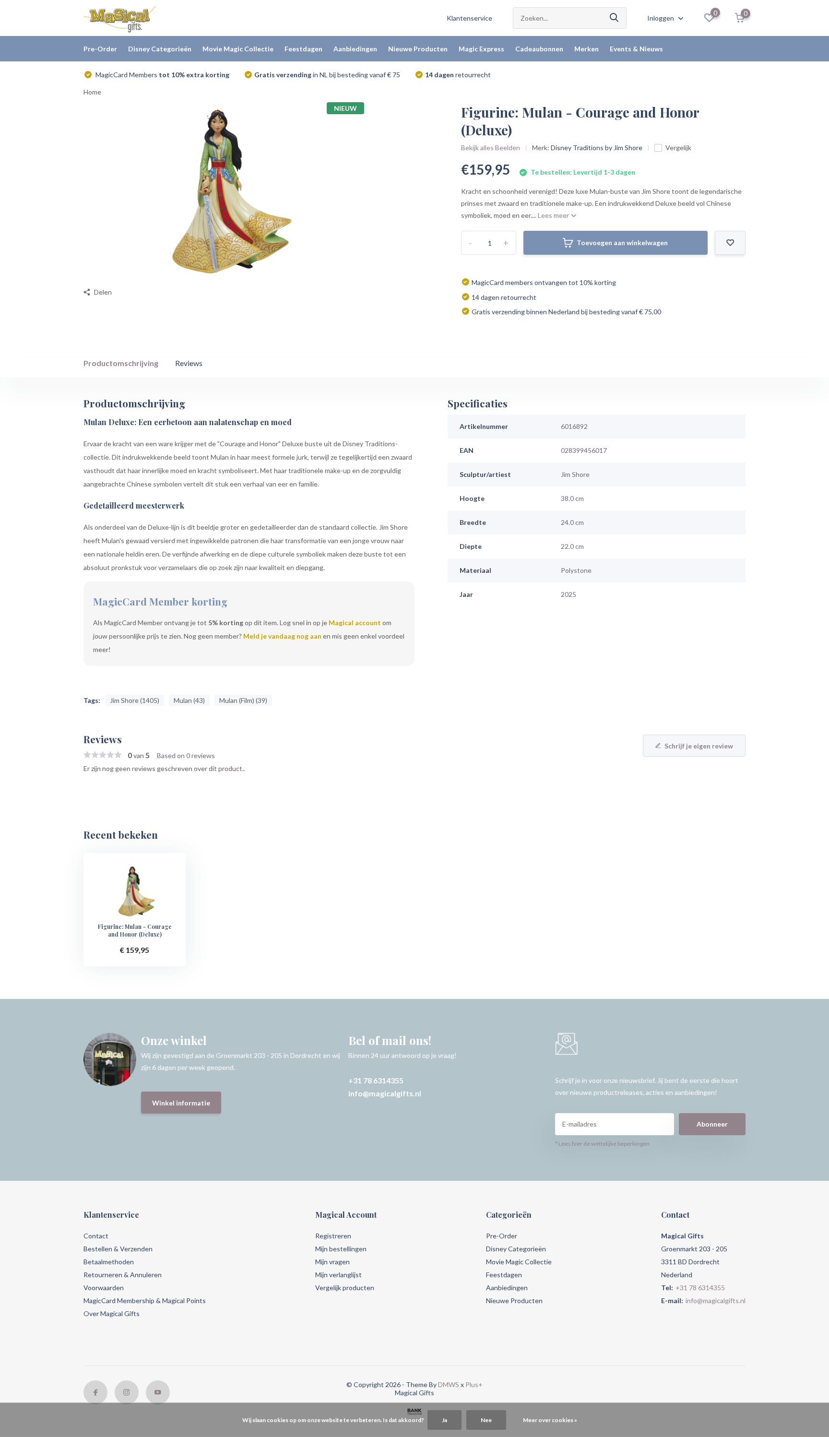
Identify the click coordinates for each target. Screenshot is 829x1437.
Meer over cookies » (550, 1420)
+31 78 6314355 (375, 1080)
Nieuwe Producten (418, 49)
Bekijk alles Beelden (490, 147)
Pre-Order (100, 49)
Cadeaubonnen (539, 49)
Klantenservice (469, 18)
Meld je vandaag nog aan (282, 636)
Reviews (188, 363)
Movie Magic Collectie (237, 49)
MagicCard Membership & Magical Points (144, 1300)
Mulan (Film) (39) (243, 700)
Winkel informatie (181, 1103)
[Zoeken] (615, 18)
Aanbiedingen (355, 49)
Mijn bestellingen (341, 1249)
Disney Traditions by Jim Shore (596, 147)
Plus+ (474, 1384)
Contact (95, 1236)
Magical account (355, 622)
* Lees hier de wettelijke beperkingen (602, 1143)
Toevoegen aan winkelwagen (622, 242)
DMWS (448, 1384)
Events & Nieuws (636, 49)
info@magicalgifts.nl (384, 1093)
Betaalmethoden (108, 1262)
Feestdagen (303, 49)
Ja (444, 1420)
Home (92, 92)
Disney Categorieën (159, 49)
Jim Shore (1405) (134, 700)
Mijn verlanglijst (338, 1275)
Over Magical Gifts (111, 1313)
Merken (586, 49)
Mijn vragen (332, 1262)
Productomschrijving (120, 363)
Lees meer (554, 215)
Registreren (333, 1236)
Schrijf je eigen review (698, 746)
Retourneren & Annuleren (122, 1275)
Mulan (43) (189, 700)
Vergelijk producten (344, 1287)
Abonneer (712, 1124)
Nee (486, 1420)
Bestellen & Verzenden (118, 1249)
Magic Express (481, 49)
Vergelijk (678, 147)
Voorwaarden (103, 1287)
